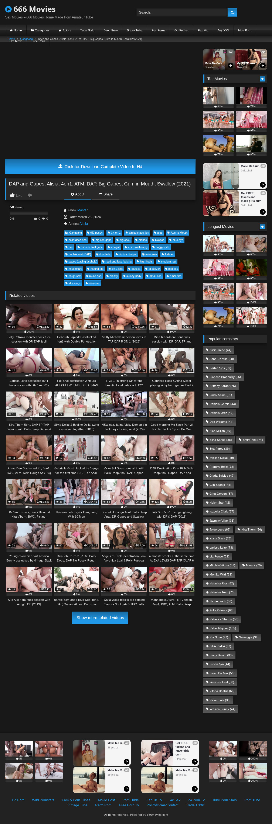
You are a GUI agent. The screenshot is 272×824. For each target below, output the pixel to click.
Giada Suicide (222, 475)
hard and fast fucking (119, 261)
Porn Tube (252, 800)
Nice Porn (244, 30)
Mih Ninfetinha (222, 565)
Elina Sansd (221, 439)
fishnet (169, 254)
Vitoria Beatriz (222, 691)
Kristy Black (220, 538)
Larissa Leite (221, 547)
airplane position (139, 232)
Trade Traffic (195, 805)
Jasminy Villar (222, 520)
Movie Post (106, 800)
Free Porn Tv (129, 805)
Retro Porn (103, 805)
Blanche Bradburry (225, 377)
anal (159, 232)
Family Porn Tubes (76, 800)
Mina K (254, 565)
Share (108, 194)
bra (70, 247)
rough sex (75, 276)
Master (82, 210)
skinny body (133, 276)
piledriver (154, 268)
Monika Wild (221, 574)
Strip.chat (210, 67)
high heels (146, 261)
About (79, 194)
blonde (143, 239)
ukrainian (94, 283)
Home (18, 30)
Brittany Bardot (223, 385)
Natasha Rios (222, 583)
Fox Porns (158, 30)
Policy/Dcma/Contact (162, 805)
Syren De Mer (222, 673)
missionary (75, 268)
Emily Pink (253, 439)
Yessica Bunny (222, 709)
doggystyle (162, 247)
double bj (104, 254)
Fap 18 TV (154, 800)
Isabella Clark (222, 511)
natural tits (97, 268)
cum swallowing (137, 247)
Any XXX (223, 30)
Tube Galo (87, 30)
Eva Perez (220, 448)
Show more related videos (100, 617)
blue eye (178, 239)
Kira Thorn (251, 529)
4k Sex (175, 800)
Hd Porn (18, 800)
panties (136, 268)
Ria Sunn (219, 637)
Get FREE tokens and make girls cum (247, 63)
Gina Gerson (221, 493)
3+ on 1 (115, 232)
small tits (175, 276)
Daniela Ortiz (221, 412)
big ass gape (103, 239)
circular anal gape (92, 247)
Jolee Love (220, 529)
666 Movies (34, 9)
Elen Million (220, 430)
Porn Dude (130, 800)
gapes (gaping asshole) (83, 261)
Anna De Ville (222, 359)
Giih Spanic (220, 484)
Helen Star (220, 502)
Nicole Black (221, 601)
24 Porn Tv (196, 800)
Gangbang (75, 232)
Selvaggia (249, 637)
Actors (67, 30)
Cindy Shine (221, 395)
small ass (156, 276)
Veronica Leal (222, 682)
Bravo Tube (134, 30)
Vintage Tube (77, 805)
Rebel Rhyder (223, 628)
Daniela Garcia (223, 404)
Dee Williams (221, 421)
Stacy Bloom (221, 655)
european (151, 254)
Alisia (83, 224)
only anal (117, 268)
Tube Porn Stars (224, 800)
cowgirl (115, 247)
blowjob (159, 239)
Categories (42, 30)
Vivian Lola (220, 700)
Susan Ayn (220, 664)
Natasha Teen (222, 592)
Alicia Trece (220, 350)
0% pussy (96, 232)
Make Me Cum (213, 63)
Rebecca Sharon (224, 619)
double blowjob (128, 254)
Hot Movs (16, 41)
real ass (173, 268)
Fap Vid (203, 30)
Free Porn (38, 41)
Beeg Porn (110, 30)
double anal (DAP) (80, 254)
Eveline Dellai (222, 457)
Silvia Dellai (220, 646)
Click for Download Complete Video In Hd (102, 166)
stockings (75, 283)
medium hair (168, 261)
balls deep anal (78, 239)
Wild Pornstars (43, 800)
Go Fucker (181, 30)
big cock (125, 239)
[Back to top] (259, 811)
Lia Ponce (219, 556)
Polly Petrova (222, 610)
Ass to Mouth (179, 232)
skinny (114, 276)
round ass (95, 276)
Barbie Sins (220, 368)
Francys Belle (222, 466)
